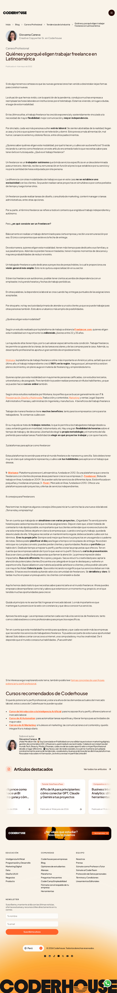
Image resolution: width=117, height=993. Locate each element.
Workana (10, 360)
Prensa (79, 862)
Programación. (13, 397)
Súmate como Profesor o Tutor (90, 866)
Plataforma (46, 873)
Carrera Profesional (33, 24)
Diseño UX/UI (12, 873)
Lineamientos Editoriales (87, 881)
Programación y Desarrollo (18, 862)
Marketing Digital (14, 866)
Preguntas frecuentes (51, 877)
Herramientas (47, 891)
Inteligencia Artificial (15, 859)
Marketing (74, 397)
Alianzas (44, 870)
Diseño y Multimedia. (32, 397)
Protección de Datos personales (91, 873)
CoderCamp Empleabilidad (54, 881)
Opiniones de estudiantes (53, 866)
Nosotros (80, 859)
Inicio (8, 24)
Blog (17, 24)
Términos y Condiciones (87, 877)
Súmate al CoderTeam (86, 870)
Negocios (10, 877)
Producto (10, 881)
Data (8, 870)
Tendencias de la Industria (58, 24)
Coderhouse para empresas (54, 859)
